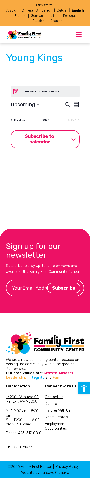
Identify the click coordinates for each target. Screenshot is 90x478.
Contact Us (54, 397)
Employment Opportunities (56, 426)
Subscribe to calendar (39, 139)
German (37, 16)
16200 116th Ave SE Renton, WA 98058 (22, 399)
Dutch (61, 10)
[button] (84, 388)
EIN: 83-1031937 (19, 447)
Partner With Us (57, 410)
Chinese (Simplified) (36, 10)
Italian (53, 16)
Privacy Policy (67, 466)
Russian (39, 21)
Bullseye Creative (54, 472)
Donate (51, 403)
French (20, 16)
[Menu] (79, 35)
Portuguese (71, 16)
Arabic (11, 10)
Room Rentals (56, 417)
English (78, 10)
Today (45, 119)
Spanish (56, 21)
